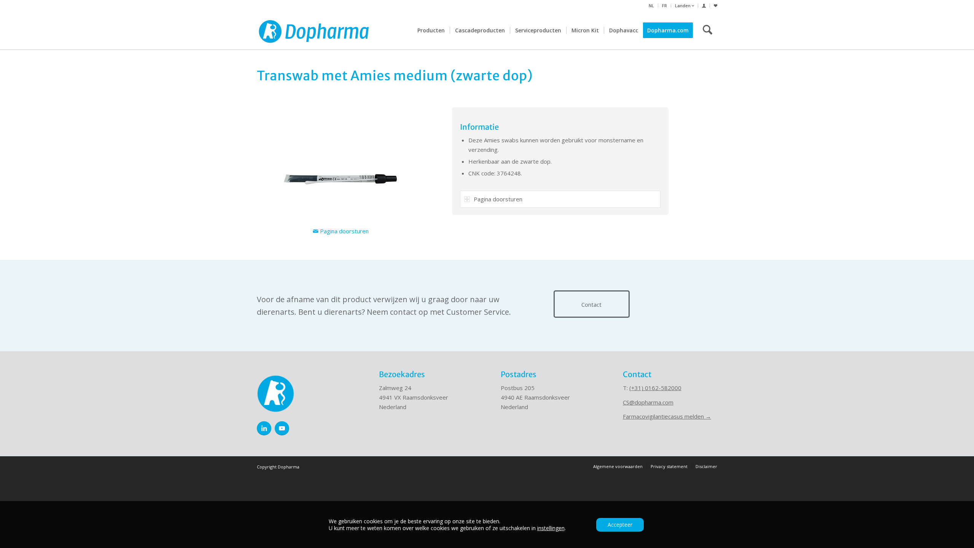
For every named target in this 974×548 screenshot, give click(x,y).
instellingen (551, 528)
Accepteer (620, 524)
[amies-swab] (340, 164)
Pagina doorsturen (343, 231)
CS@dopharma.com (648, 402)
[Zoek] (707, 30)
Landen (683, 5)
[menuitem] (651, 6)
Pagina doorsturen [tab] (498, 199)
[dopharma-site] (314, 30)
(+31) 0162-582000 (655, 388)
